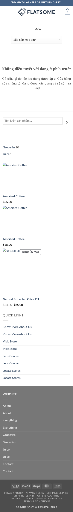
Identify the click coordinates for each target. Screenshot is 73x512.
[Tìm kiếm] (67, 122)
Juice (6, 449)
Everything (10, 420)
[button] (5, 12)
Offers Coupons (48, 496)
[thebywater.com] (36, 12)
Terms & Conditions (49, 498)
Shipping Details (57, 493)
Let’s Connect (12, 356)
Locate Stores (12, 370)
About (7, 405)
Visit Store (10, 341)
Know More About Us (17, 327)
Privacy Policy (13, 493)
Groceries (9, 434)
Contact (8, 464)
